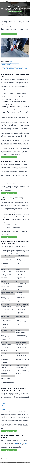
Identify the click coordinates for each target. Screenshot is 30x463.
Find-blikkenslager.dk (6, 1)
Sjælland (25, 443)
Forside (17, 462)
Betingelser (28, 462)
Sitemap (25, 462)
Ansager (3, 409)
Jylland (16, 443)
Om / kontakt (19, 462)
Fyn (20, 443)
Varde (3, 401)
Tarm (3, 405)
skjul (11, 61)
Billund (3, 403)
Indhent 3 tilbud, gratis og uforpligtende (15, 11)
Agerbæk (3, 407)
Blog (22, 462)
